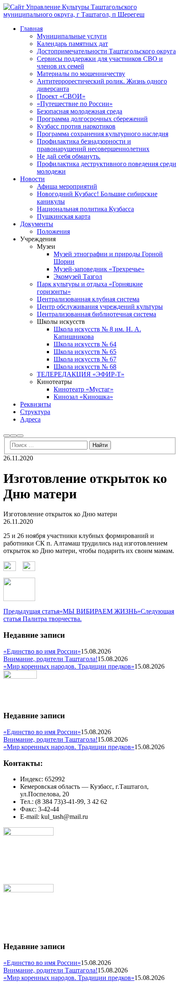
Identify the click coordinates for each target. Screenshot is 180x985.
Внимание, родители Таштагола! (50, 658)
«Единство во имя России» (42, 651)
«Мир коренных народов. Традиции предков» (68, 666)
